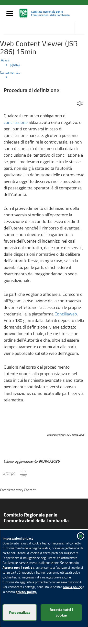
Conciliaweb (66, 314)
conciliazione (16, 122)
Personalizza (19, 612)
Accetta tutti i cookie (61, 612)
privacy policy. (26, 591)
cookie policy (72, 586)
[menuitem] (49, 65)
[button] (80, 104)
